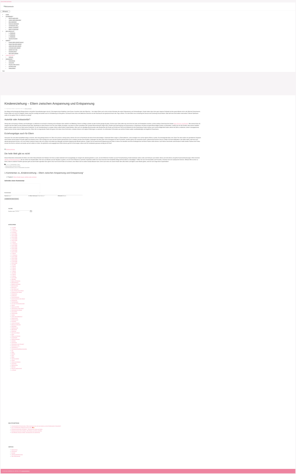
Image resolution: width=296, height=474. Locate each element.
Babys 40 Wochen (13, 29)
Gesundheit (9, 59)
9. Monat (13, 276)
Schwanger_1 (14, 347)
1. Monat (13, 229)
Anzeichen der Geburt (15, 46)
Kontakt (13, 453)
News (18, 164)
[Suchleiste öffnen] (4, 71)
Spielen (11, 57)
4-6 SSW (13, 264)
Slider (12, 352)
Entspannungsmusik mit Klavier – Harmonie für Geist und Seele (26, 429)
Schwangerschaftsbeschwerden (19, 349)
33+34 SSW (14, 258)
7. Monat (13, 271)
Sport (12, 355)
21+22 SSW (14, 245)
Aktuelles (13, 279)
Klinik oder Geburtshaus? (16, 42)
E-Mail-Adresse (33, 195)
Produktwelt (14, 337)
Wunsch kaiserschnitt (16, 368)
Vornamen (13, 363)
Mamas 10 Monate (13, 27)
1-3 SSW (13, 227)
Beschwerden (13, 22)
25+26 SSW (14, 248)
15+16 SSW (14, 237)
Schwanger (9, 16)
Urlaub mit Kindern (16, 362)
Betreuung (13, 287)
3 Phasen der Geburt (15, 48)
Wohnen (13, 366)
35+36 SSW (14, 259)
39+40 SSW (14, 263)
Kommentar (7, 192)
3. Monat (13, 253)
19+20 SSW (14, 240)
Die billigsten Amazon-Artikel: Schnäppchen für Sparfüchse (25, 432)
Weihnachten (14, 365)
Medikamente (14, 327)
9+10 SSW (14, 277)
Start (7, 14)
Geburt (8, 40)
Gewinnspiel (14, 313)
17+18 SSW (14, 238)
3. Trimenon (12, 36)
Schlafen (11, 62)
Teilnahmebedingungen (17, 454)
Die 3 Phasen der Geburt (17, 290)
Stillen (12, 357)
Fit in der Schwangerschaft (17, 303)
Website (60, 195)
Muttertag (13, 331)
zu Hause (13, 370)
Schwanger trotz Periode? (17, 344)
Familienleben (10, 55)
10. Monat (13, 232)
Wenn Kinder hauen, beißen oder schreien (25, 177)
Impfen (13, 315)
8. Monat (13, 274)
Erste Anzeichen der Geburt (18, 298)
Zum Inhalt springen (6, 1)
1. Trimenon (12, 33)
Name (6, 195)
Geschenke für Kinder (16, 310)
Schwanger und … (14, 25)
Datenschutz (14, 449)
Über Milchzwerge (15, 456)
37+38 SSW (14, 261)
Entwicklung (12, 66)
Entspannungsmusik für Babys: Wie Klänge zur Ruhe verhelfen (26, 430)
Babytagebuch (14, 282)
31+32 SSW (14, 256)
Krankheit (13, 321)
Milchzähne (14, 329)
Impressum (14, 451)
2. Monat (13, 242)
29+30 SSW (14, 251)
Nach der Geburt (13, 53)
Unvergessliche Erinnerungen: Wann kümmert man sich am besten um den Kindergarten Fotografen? (36, 426)
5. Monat (13, 268)
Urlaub (13, 360)
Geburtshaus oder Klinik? (17, 308)
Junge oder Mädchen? (15, 20)
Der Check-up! (10, 31)
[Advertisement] (148, 84)
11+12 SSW (14, 234)
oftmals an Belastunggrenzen (12, 159)
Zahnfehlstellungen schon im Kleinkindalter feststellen (17, 167)
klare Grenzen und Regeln (181, 123)
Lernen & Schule (15, 323)
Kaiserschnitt (13, 51)
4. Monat (13, 266)
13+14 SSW (14, 235)
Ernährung (12, 60)
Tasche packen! (13, 38)
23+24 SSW (14, 246)
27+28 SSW (14, 250)
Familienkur (12, 68)
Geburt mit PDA (13, 49)
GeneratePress (25, 471)
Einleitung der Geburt (15, 44)
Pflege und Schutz (14, 64)
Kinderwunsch (14, 319)
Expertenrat (14, 300)
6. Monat (13, 269)
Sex (12, 350)
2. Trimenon (12, 35)
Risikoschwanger (14, 23)
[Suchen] (31, 211)
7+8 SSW (13, 272)
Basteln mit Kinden (16, 284)
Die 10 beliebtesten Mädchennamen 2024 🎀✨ (23, 427)
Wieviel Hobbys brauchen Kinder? (13, 166)
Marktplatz (13, 326)
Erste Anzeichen (13, 18)
